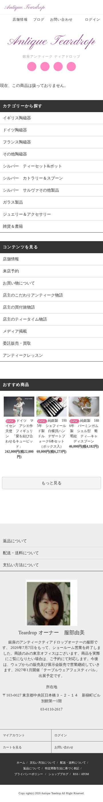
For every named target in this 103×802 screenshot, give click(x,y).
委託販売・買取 (17, 343)
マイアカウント (14, 735)
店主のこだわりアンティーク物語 (33, 295)
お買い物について (19, 283)
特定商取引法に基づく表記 (62, 768)
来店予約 (11, 271)
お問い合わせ (61, 19)
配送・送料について (73, 762)
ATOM (85, 774)
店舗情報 (20, 19)
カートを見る (12, 747)
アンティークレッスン (23, 355)
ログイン (92, 19)
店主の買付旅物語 (19, 307)
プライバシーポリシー (28, 774)
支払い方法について (43, 762)
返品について (31, 768)
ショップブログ (58, 774)
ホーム (21, 762)
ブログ (39, 19)
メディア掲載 (15, 331)
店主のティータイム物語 (25, 319)
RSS (75, 774)
